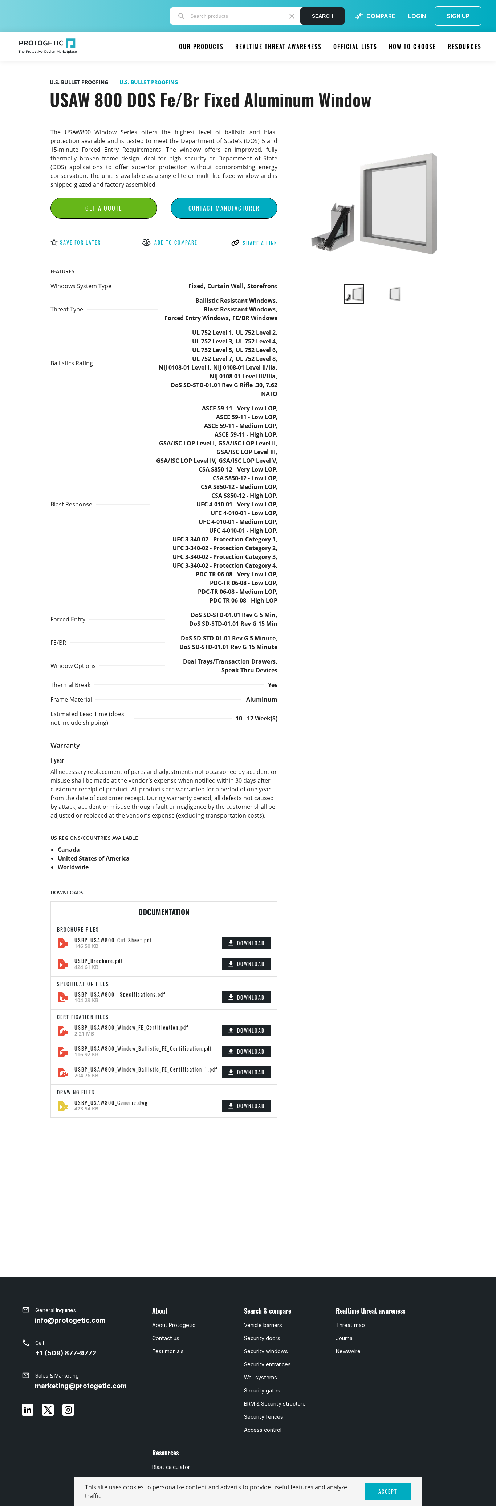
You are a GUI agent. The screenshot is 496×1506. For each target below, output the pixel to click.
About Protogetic (173, 1325)
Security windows (266, 1351)
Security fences (263, 1417)
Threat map (350, 1325)
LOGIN (417, 16)
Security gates (262, 1390)
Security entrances (267, 1364)
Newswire (348, 1351)
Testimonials (168, 1351)
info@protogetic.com (70, 1320)
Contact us (165, 1338)
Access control (262, 1430)
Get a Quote (103, 208)
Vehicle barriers (263, 1325)
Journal (345, 1338)
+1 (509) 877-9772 (65, 1353)
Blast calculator (171, 1467)
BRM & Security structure (275, 1403)
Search (322, 16)
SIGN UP (458, 16)
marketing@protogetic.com (81, 1386)
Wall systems (260, 1377)
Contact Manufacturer (224, 208)
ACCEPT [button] (387, 1491)
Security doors (262, 1338)
